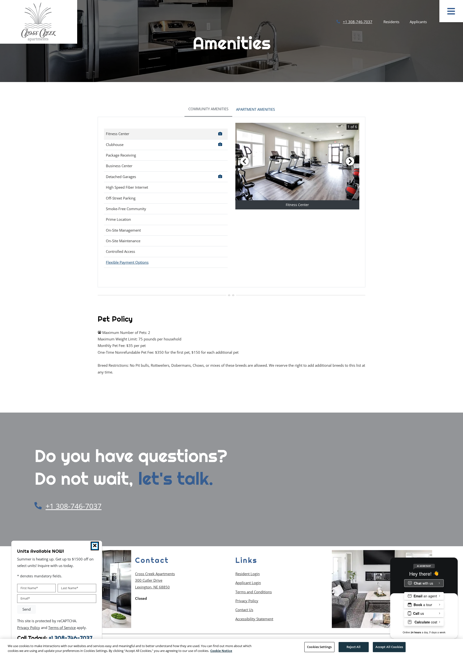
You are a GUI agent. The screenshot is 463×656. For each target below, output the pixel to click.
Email (25, 598)
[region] (231, 647)
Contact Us (244, 609)
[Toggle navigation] (451, 11)
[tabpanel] (231, 202)
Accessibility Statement (254, 618)
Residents (394, 21)
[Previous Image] (244, 161)
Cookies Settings (319, 647)
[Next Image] (350, 161)
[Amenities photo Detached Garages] (221, 177)
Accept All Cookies (389, 647)
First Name (29, 588)
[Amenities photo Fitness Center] (221, 134)
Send (26, 609)
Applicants (421, 21)
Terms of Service (62, 627)
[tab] (208, 109)
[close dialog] (95, 546)
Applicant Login (248, 582)
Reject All (354, 647)
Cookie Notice (221, 651)
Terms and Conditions (253, 591)
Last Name (69, 588)
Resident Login (247, 573)
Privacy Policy (246, 600)
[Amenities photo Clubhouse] (221, 145)
